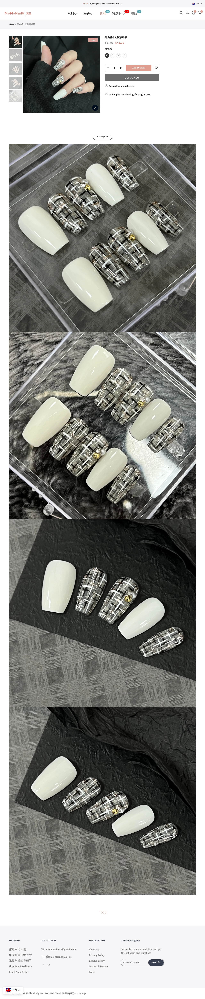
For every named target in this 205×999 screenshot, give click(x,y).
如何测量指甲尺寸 (20, 955)
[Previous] (29, 74)
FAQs (91, 972)
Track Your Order (19, 972)
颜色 (87, 13)
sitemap (81, 993)
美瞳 (135, 13)
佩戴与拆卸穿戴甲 (20, 961)
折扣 (104, 13)
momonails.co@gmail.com (61, 949)
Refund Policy (97, 961)
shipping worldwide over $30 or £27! (102, 3)
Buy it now (132, 78)
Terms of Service (98, 966)
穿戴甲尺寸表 (17, 949)
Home (11, 25)
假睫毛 (120, 13)
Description (102, 137)
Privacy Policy (97, 955)
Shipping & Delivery (20, 966)
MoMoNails (61, 993)
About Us (94, 949)
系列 (70, 13)
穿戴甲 (72, 993)
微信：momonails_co (59, 957)
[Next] (94, 74)
